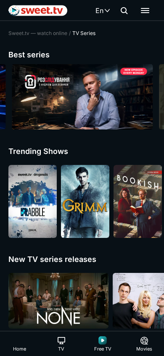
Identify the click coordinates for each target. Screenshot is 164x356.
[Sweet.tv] (37, 10)
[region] (82, 96)
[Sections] (145, 10)
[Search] (124, 10)
